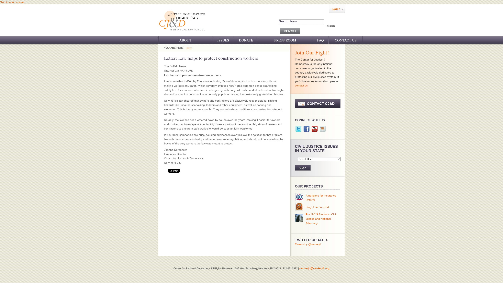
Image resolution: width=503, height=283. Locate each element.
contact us (301, 85)
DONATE (246, 40)
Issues (223, 40)
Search (331, 25)
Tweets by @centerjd (308, 244)
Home (189, 48)
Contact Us (346, 40)
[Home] (182, 33)
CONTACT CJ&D (321, 104)
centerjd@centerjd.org (314, 268)
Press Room (285, 40)
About (185, 40)
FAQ (320, 40)
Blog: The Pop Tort (317, 207)
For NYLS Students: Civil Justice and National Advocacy (321, 219)
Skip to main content (12, 2)
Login (336, 8)
